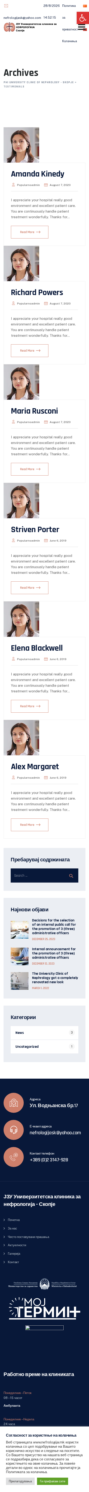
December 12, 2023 (43, 964)
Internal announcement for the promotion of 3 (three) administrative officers (54, 953)
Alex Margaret (35, 766)
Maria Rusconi (34, 411)
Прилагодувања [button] (20, 1481)
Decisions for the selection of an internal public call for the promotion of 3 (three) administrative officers (54, 926)
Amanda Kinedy (37, 174)
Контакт (13, 1262)
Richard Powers (37, 292)
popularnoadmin (28, 185)
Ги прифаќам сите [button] (52, 1481)
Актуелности (17, 1245)
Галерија (14, 1253)
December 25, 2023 (43, 939)
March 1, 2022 (40, 988)
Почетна (14, 1220)
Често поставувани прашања (28, 1237)
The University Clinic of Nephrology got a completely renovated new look (55, 978)
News (19, 1032)
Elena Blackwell (37, 648)
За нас (12, 1228)
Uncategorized (27, 1046)
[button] (83, 18)
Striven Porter (35, 529)
